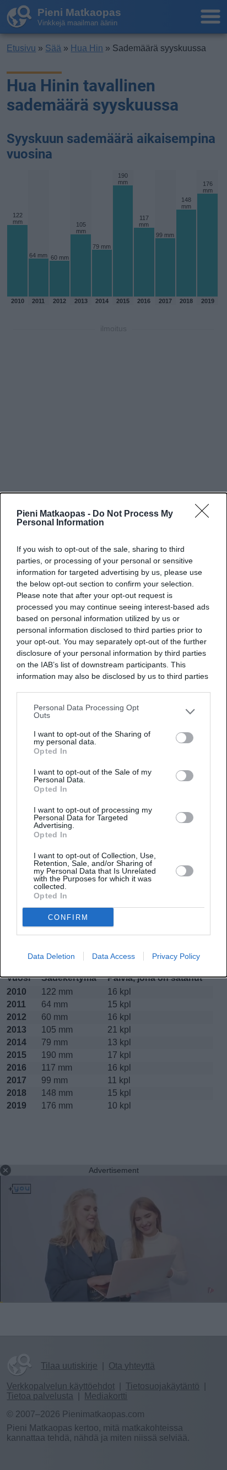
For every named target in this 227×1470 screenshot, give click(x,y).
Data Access (113, 956)
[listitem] (113, 711)
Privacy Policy (176, 956)
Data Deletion (51, 956)
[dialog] (113, 735)
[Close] (205, 514)
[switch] (184, 737)
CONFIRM (68, 917)
